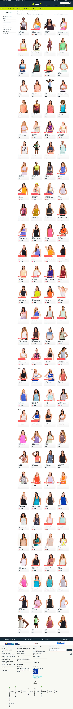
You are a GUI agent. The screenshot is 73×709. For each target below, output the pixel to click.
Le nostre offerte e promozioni (24, 648)
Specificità (6, 31)
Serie (4, 20)
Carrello (67, 0)
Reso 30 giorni (8, 0)
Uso (4, 35)
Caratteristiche (7, 29)
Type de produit (7, 22)
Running (19, 8)
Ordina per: (56, 14)
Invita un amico (20, 651)
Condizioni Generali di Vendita (8, 656)
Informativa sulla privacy (7, 661)
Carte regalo (20, 666)
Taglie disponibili (7, 16)
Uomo (7, 6)
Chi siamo (4, 648)
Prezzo (5, 37)
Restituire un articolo (6, 653)
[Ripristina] (12, 12)
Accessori (47, 6)
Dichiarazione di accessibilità (8, 664)
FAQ (3, 651)
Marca (4, 18)
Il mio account (54, 0)
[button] (64, 14)
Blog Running (36, 662)
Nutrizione (56, 6)
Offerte (66, 6)
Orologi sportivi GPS (37, 653)
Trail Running (27, 8)
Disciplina (5, 33)
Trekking (35, 8)
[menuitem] (4, 8)
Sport (4, 24)
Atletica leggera (36, 656)
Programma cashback (22, 650)
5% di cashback (45, 639)
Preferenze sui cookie (7, 658)
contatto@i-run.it (5, 670)
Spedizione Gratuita (21, 0)
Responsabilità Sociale (7, 650)
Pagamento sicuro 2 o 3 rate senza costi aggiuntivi (64, 640)
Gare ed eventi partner (38, 668)
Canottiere (36, 11)
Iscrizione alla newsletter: (55, 648)
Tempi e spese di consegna (8, 654)
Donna (16, 6)
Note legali (4, 662)
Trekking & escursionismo (39, 651)
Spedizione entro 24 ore (9, 639)
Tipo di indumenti (7, 27)
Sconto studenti (20, 653)
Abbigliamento (11, 8)
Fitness (42, 8)
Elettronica (26, 6)
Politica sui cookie (6, 659)
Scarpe (3, 8)
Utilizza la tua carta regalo (23, 668)
